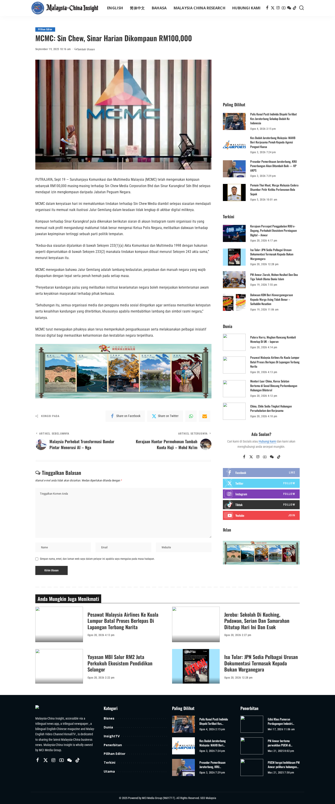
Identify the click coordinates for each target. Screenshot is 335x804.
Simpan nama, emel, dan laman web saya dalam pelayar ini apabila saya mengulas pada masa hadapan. (97, 558)
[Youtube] (261, 515)
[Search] (301, 8)
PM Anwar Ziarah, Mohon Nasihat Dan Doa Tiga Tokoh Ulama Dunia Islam (274, 276)
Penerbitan (113, 745)
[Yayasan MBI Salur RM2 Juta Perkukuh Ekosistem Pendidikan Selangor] (59, 667)
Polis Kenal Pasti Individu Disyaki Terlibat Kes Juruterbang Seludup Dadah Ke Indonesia (273, 118)
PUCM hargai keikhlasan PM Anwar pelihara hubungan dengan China (284, 764)
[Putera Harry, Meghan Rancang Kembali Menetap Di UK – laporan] (234, 342)
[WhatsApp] (191, 416)
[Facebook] (267, 8)
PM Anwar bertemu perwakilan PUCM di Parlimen (279, 743)
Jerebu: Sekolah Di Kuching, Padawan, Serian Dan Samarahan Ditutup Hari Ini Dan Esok (256, 621)
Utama (109, 771)
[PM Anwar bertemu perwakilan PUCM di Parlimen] (251, 745)
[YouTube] (284, 8)
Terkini (109, 762)
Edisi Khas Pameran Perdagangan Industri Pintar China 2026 (280, 721)
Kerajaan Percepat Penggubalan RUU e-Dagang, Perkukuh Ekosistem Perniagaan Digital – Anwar (273, 230)
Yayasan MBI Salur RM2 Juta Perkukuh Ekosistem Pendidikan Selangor (120, 663)
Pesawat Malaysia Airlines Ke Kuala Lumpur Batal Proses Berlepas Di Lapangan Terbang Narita (274, 362)
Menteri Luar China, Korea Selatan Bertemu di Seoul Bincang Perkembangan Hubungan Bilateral (273, 385)
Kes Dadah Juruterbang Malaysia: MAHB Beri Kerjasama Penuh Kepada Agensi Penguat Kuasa (272, 142)
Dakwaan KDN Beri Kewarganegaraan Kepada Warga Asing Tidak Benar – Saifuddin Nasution (271, 299)
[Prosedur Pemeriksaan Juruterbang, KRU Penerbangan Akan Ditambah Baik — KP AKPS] (234, 168)
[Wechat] (289, 8)
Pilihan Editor (45, 29)
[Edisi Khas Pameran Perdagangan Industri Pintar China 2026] (251, 724)
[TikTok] (294, 8)
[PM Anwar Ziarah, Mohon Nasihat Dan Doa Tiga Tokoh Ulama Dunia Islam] (234, 279)
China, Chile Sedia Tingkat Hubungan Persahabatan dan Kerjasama (271, 408)
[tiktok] (261, 504)
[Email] (204, 416)
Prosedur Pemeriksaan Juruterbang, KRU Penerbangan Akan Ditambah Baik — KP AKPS (273, 166)
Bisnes (109, 718)
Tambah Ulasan (86, 49)
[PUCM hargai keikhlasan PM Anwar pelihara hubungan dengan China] (251, 767)
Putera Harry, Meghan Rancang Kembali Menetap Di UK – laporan (273, 339)
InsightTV (112, 736)
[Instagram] (278, 8)
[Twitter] (273, 8)
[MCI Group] (65, 8)
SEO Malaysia (208, 798)
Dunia (108, 727)
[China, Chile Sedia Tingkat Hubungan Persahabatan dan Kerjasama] (234, 411)
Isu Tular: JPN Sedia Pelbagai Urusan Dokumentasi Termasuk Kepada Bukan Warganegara (271, 254)
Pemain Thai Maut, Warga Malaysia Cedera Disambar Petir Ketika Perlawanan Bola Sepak (274, 189)
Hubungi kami (267, 441)
